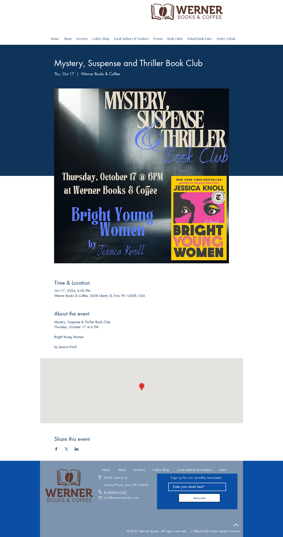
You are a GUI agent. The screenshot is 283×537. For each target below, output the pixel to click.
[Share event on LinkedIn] (77, 449)
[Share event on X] (66, 449)
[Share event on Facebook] (56, 449)
